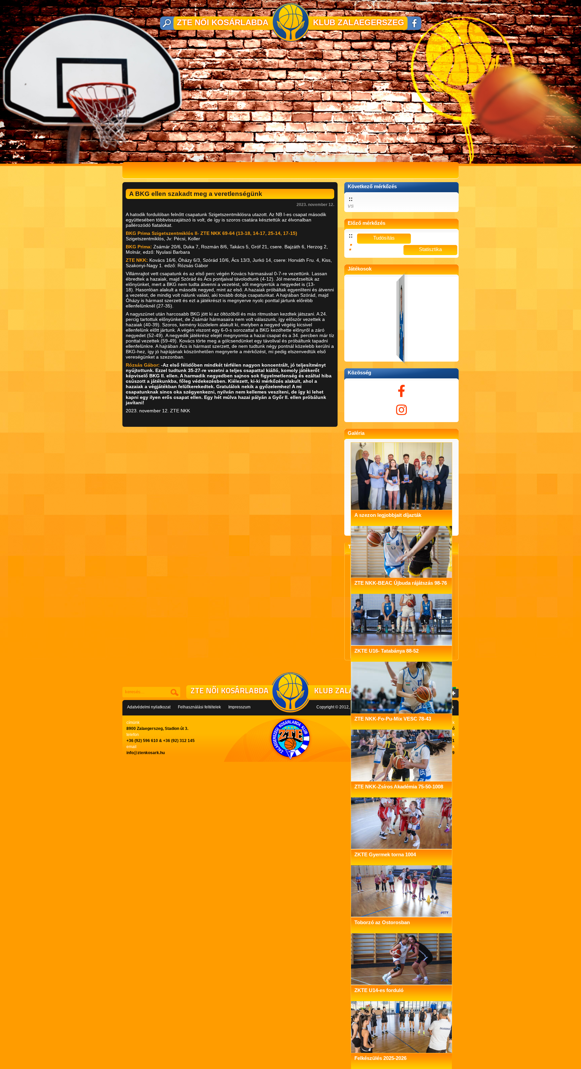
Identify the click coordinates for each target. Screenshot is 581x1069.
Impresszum (239, 707)
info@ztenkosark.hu (145, 752)
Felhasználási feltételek (199, 707)
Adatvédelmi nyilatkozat (148, 707)
